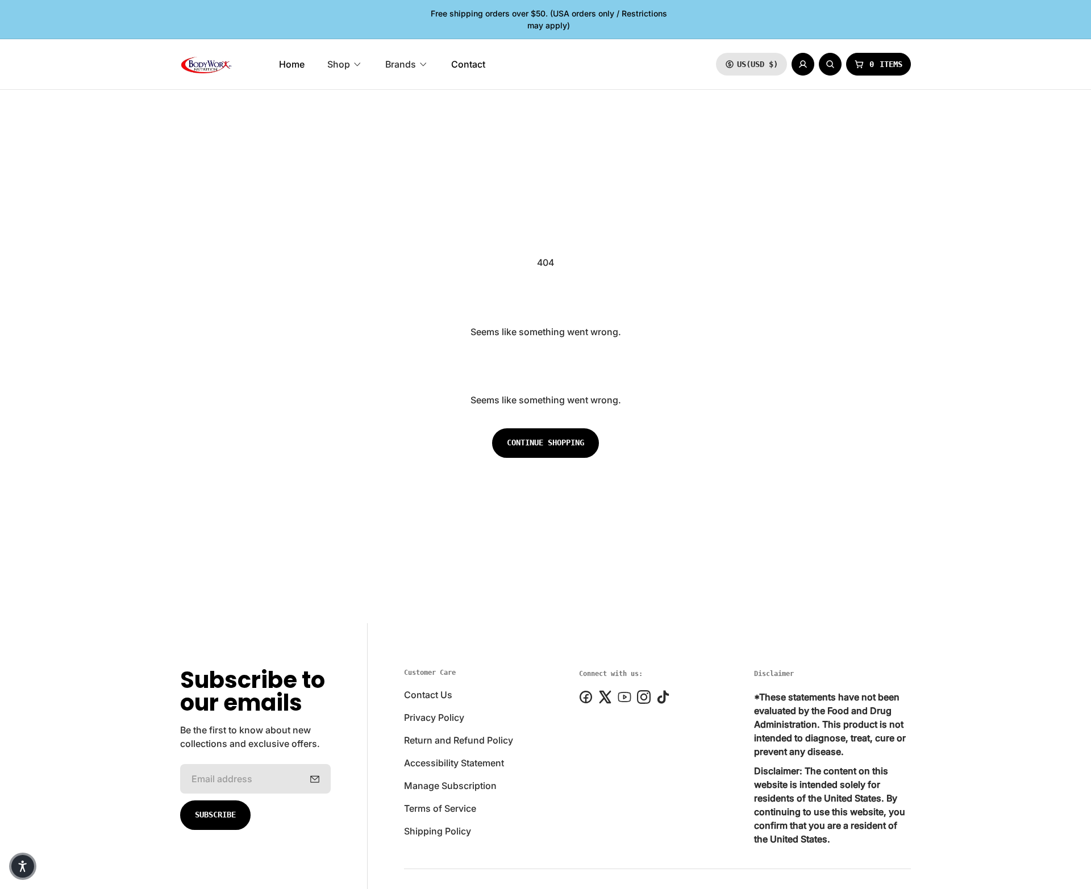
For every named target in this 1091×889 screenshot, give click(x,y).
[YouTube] (624, 697)
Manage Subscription (450, 785)
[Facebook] (586, 697)
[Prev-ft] (315, 779)
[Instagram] (644, 697)
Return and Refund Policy (458, 740)
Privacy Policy (434, 717)
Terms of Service (440, 808)
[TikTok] (663, 697)
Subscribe (215, 814)
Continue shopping (545, 442)
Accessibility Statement (454, 763)
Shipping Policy (437, 831)
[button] (22, 866)
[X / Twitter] (605, 697)
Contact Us (428, 694)
